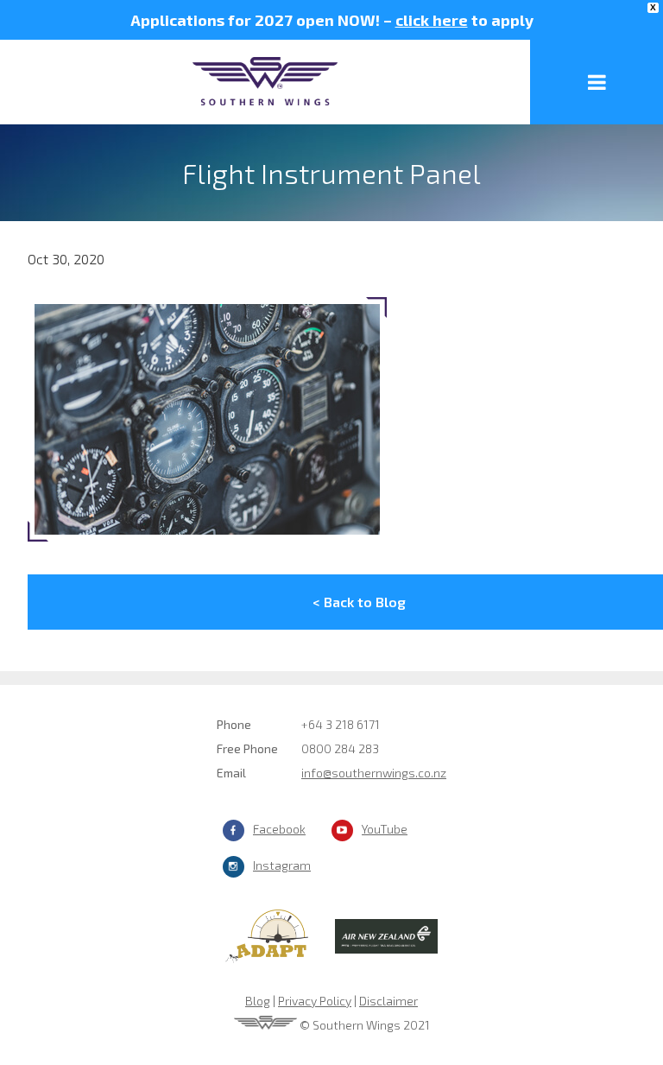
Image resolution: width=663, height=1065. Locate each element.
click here (431, 19)
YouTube (384, 828)
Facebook (279, 828)
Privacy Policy (314, 1000)
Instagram (282, 865)
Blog (257, 1000)
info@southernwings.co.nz (373, 772)
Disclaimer (388, 1000)
